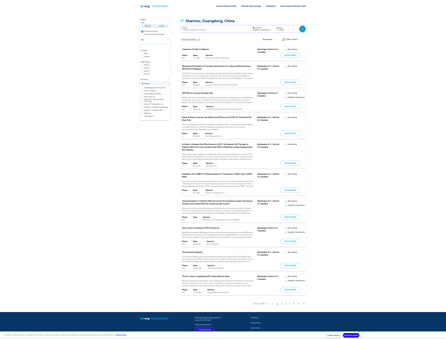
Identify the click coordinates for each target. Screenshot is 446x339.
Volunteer (270, 6)
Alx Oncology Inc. (150, 91)
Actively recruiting (151, 31)
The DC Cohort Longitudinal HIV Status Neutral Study (206, 276)
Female (146, 57)
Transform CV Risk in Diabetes (195, 49)
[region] (223, 335)
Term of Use (255, 328)
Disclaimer (255, 318)
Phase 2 (147, 68)
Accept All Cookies (351, 335)
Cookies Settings (204, 330)
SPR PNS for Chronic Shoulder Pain (197, 93)
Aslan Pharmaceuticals (152, 94)
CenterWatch (154, 6)
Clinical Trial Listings (251, 6)
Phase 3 (147, 71)
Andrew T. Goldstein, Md (153, 110)
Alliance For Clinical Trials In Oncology (154, 100)
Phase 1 (147, 65)
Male (146, 54)
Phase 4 (147, 74)
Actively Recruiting (189, 40)
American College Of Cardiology (156, 107)
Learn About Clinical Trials (293, 6)
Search (184, 28)
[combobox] (215, 29)
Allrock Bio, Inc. (149, 97)
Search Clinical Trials (226, 6)
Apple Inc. (147, 113)
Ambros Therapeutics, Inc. (154, 104)
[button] (154, 19)
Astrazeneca (149, 116)
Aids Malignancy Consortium (155, 88)
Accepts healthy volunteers (154, 34)
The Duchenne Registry (192, 252)
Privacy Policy (256, 323)
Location (258, 28)
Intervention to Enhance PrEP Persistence (200, 228)
